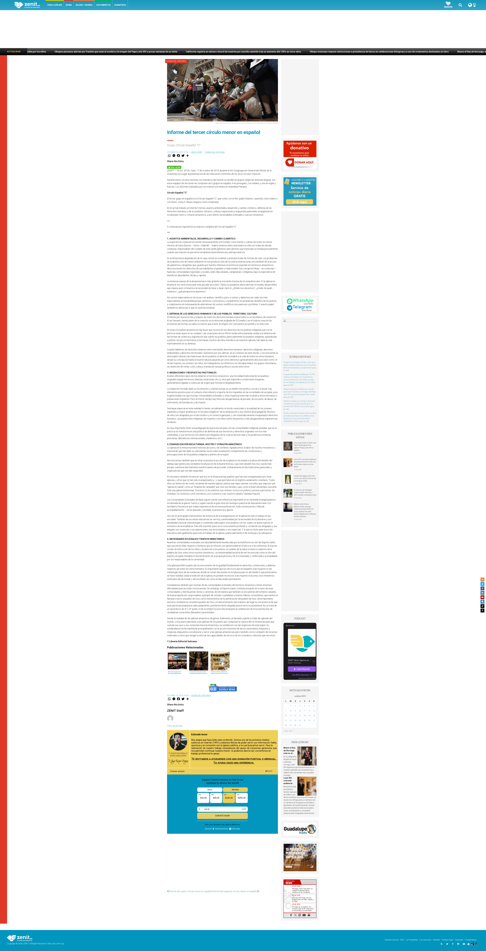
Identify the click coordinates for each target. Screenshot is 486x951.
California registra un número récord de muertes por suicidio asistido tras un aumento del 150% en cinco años (299, 403)
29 (291, 725)
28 (286, 725)
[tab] (292, 882)
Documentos (103, 5)
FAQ (402, 940)
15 (291, 716)
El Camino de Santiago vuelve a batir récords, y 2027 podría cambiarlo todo (305, 492)
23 (295, 720)
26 (309, 720)
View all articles (175, 725)
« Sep (286, 731)
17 (300, 716)
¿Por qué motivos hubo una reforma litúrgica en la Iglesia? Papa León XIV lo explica (305, 446)
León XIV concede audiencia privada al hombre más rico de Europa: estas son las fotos (367, 51)
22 (291, 720)
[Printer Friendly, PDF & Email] (174, 167)
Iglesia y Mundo (84, 5)
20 (314, 716)
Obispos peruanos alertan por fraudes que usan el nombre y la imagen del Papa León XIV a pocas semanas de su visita (300, 391)
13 (314, 711)
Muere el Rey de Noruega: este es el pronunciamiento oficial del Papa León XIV (272, 51)
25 (305, 720)
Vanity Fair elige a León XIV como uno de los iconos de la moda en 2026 (305, 478)
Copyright (459, 940)
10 (300, 711)
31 (300, 725)
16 (295, 716)
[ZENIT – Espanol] (30, 5)
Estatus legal (447, 940)
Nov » (291, 731)
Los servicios (425, 940)
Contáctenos (471, 940)
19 (309, 716)
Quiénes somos (392, 940)
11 (305, 711)
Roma (69, 5)
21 (286, 720)
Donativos (120, 5)
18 (305, 716)
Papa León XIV (54, 5)
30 (295, 725)
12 (309, 711)
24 (300, 720)
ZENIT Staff (197, 152)
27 (314, 720)
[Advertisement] (243, 29)
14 (286, 716)
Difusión (436, 940)
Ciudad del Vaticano (176, 61)
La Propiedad (412, 940)
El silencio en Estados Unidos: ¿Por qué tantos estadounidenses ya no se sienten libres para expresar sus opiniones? (300, 365)
